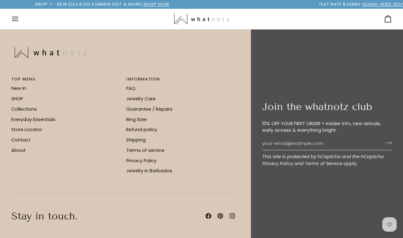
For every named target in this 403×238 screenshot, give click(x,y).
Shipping (136, 140)
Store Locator (26, 129)
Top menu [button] (23, 79)
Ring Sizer (136, 119)
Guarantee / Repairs (149, 109)
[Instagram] (232, 216)
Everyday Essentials (33, 119)
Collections (24, 109)
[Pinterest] (220, 216)
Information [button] (143, 79)
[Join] (386, 143)
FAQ (130, 88)
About (18, 150)
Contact (21, 140)
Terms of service (145, 150)
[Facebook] (208, 216)
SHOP (17, 99)
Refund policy (141, 129)
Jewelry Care (141, 99)
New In (18, 88)
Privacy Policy (277, 163)
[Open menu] (20, 19)
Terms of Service (323, 163)
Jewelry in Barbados (149, 171)
